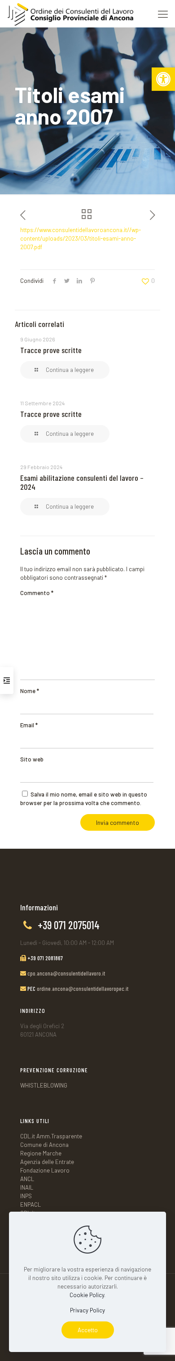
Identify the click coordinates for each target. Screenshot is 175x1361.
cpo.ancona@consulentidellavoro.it (66, 973)
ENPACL (30, 1204)
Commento (36, 592)
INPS (26, 1196)
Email (29, 725)
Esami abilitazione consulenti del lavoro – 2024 (82, 482)
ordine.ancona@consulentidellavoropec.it (82, 988)
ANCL (27, 1178)
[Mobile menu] (163, 13)
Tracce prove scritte (51, 350)
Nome (29, 690)
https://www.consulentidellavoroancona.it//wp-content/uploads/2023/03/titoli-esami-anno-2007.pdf (80, 238)
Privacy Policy (87, 1310)
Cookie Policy (87, 1294)
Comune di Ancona (44, 1144)
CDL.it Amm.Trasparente (51, 1136)
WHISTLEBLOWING (43, 1085)
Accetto (88, 1330)
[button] (163, 79)
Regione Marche (40, 1153)
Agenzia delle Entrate (47, 1161)
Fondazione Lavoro (45, 1170)
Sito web (32, 759)
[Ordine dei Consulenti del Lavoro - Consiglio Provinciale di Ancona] (70, 13)
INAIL (26, 1187)
